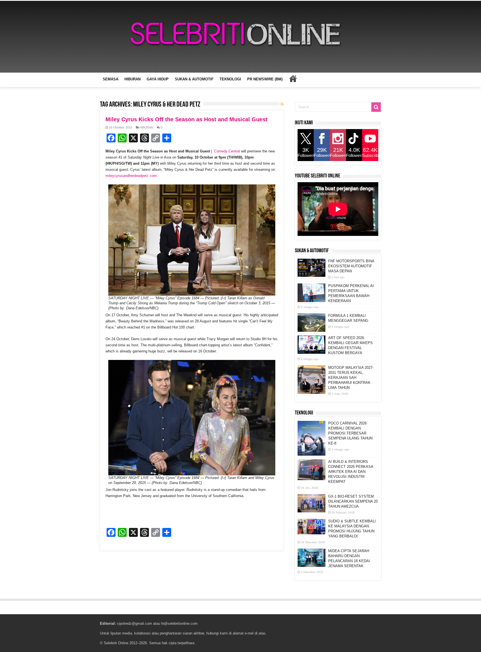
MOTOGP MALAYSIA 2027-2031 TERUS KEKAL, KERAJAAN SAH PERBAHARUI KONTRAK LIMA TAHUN (351, 377)
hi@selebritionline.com (179, 623)
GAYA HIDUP (158, 79)
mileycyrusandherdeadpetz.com (131, 176)
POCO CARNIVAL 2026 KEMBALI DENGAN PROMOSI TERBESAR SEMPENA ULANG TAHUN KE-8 (350, 433)
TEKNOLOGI (230, 79)
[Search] (376, 107)
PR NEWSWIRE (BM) (265, 79)
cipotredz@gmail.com (134, 623)
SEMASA (110, 79)
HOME (293, 78)
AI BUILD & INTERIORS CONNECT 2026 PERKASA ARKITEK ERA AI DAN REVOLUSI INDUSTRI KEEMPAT (350, 472)
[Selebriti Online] (240, 37)
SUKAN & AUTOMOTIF (194, 79)
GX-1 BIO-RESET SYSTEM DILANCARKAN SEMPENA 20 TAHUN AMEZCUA (353, 501)
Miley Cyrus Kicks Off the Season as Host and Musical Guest (186, 119)
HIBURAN (132, 79)
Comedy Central (227, 151)
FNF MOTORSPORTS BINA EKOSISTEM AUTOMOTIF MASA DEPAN (351, 266)
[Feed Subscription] (282, 104)
